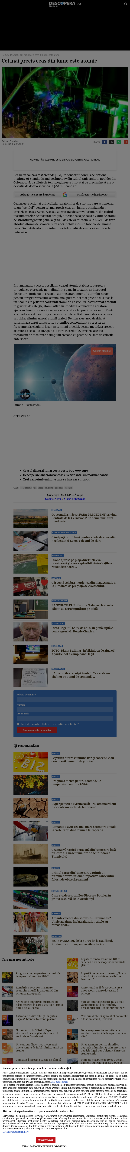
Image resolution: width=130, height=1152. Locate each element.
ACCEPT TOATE (45, 1140)
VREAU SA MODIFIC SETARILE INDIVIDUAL (44, 1146)
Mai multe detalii (59, 1082)
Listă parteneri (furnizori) (16, 1132)
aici (92, 1097)
